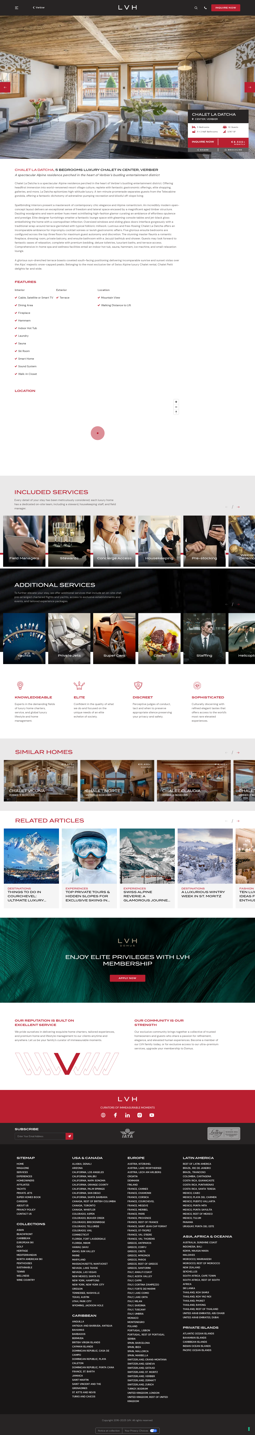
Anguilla (78, 1321)
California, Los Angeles (88, 1172)
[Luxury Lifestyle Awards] (223, 1133)
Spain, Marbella (138, 1355)
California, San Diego (86, 1193)
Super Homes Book (29, 1197)
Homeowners (25, 1180)
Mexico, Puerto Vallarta (199, 1201)
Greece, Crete (137, 1251)
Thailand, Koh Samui (196, 1292)
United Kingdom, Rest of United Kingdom (148, 1399)
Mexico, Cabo (191, 1193)
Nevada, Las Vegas (84, 1272)
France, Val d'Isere (140, 1234)
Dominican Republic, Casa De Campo (90, 1352)
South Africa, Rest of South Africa (201, 1282)
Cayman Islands (82, 1346)
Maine (76, 1255)
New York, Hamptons (85, 1280)
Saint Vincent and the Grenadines (86, 1386)
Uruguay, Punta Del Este (198, 1226)
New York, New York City (88, 1284)
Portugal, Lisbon (139, 1330)
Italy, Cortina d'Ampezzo (143, 1284)
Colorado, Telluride (85, 1226)
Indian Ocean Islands (197, 1346)
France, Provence (139, 1218)
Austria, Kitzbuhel (139, 1163)
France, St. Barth (83, 1371)
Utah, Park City (81, 1301)
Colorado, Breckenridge (88, 1222)
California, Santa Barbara (90, 1197)
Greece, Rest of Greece (143, 1263)
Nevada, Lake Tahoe (85, 1268)
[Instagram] (139, 1115)
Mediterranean (27, 1254)
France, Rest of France (143, 1222)
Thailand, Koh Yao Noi (197, 1296)
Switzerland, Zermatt (142, 1380)
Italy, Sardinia (137, 1305)
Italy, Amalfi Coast (140, 1272)
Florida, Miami (81, 1243)
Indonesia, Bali (192, 1246)
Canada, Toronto (83, 1205)
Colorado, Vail (82, 1230)
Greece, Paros (137, 1259)
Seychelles (190, 1271)
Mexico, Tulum (192, 1218)
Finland (133, 1184)
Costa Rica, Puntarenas (198, 1184)
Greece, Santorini (139, 1268)
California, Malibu (84, 1176)
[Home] (103, 1115)
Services (22, 1172)
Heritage (22, 1250)
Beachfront (25, 1234)
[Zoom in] (176, 401)
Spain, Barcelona (139, 1342)
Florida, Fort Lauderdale (89, 1238)
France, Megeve (138, 1205)
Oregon (77, 1288)
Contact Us (24, 1213)
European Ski (25, 1242)
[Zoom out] (176, 406)
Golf (20, 1246)
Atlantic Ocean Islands (198, 1333)
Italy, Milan (135, 1301)
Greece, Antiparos (139, 1243)
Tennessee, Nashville (86, 1292)
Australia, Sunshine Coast (200, 1242)
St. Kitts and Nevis (84, 1392)
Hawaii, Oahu (80, 1247)
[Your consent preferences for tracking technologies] (249, 1429)
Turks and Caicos (83, 1396)
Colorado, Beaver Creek (88, 1218)
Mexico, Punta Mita (195, 1205)
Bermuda (78, 1338)
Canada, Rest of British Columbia (94, 1201)
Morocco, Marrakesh (197, 1259)
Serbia (132, 1338)
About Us (22, 1205)
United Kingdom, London (143, 1392)
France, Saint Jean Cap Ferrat (147, 1226)
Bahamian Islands (194, 1337)
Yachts (21, 1188)
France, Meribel (138, 1209)
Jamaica (77, 1375)
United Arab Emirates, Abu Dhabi (203, 1313)
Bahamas (78, 1329)
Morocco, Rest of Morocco (201, 1263)
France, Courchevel (141, 1201)
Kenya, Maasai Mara (196, 1250)
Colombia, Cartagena (197, 1176)
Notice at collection (109, 1430)
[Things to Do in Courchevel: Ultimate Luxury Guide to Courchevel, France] (31, 856)
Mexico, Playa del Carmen (199, 1197)
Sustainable (24, 1267)
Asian (20, 1230)
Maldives (189, 1254)
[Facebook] (115, 1115)
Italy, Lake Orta (138, 1297)
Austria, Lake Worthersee (145, 1168)
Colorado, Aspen (83, 1213)
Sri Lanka (189, 1288)
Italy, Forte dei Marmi (141, 1288)
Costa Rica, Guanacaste (198, 1180)
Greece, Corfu (137, 1247)
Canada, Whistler (83, 1209)
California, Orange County (90, 1184)
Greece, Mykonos (139, 1255)
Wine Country (26, 1279)
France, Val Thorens (141, 1238)
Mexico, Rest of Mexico (198, 1213)
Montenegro (136, 1322)
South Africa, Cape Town (199, 1275)
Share (204, 150)
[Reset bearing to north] (176, 411)
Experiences (24, 1176)
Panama (188, 1222)
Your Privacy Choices (136, 1430)
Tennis (21, 1271)
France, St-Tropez (139, 1230)
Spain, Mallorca (138, 1351)
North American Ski (29, 1259)
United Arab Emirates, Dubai (201, 1317)
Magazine (23, 1168)
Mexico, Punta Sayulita (197, 1209)
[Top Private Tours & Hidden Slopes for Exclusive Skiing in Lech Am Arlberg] (89, 856)
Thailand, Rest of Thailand (200, 1309)
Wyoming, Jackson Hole (87, 1305)
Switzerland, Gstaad (141, 1367)
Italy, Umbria (136, 1313)
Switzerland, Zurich (141, 1384)
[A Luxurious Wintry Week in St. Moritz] (205, 856)
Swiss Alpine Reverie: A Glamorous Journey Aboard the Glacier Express (147, 900)
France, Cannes (138, 1188)
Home (20, 1163)
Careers (22, 1201)
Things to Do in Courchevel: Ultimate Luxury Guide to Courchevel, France (31, 900)
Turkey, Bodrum (138, 1388)
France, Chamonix (139, 1193)
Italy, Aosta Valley (140, 1276)
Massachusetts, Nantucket (90, 1263)
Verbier (40, 7)
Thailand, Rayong (194, 1304)
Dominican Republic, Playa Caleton (89, 1361)
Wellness (23, 1275)
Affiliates (23, 1184)
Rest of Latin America (197, 1163)
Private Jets (24, 1193)
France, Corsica (138, 1197)
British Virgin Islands (86, 1342)
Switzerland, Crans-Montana (147, 1359)
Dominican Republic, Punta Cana (93, 1367)
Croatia (133, 1176)
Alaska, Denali (81, 1163)
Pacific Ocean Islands (197, 1350)
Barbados (78, 1334)
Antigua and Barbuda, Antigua (92, 1325)
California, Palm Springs (88, 1188)
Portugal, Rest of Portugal (146, 1334)
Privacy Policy (26, 1209)
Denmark (133, 1180)
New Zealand (191, 1267)
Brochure (235, 150)
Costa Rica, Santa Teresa (199, 1188)
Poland (132, 1326)
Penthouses (24, 1263)
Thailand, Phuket (194, 1300)
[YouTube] (152, 1115)
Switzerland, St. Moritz (143, 1372)
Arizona (77, 1168)
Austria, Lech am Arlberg (144, 1172)
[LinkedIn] (127, 1115)
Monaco (133, 1317)
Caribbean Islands (195, 1341)
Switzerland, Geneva (141, 1363)
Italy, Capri (135, 1280)
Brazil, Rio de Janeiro (197, 1168)
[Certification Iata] (127, 1137)
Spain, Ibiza (134, 1347)
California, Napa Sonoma (88, 1180)
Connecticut (80, 1234)
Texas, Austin (80, 1297)
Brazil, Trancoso (194, 1172)
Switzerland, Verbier (141, 1376)
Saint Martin (80, 1379)
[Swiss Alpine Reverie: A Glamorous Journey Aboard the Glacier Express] (147, 856)
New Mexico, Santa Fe (86, 1276)
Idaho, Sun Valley (83, 1251)
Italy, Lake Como (138, 1292)
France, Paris (136, 1213)
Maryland (79, 1259)
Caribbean (23, 1238)
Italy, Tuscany (137, 1309)
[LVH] (127, 7)
